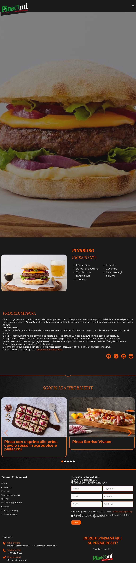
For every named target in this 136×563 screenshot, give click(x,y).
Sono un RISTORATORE (85, 481)
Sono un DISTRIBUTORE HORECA (90, 483)
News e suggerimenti (11, 503)
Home (4, 483)
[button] (108, 356)
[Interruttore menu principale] (133, 6)
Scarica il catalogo (10, 510)
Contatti (5, 506)
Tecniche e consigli (10, 495)
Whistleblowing (9, 514)
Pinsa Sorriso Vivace (91, 441)
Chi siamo (6, 487)
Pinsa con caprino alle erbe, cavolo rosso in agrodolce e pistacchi (31, 445)
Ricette (4, 499)
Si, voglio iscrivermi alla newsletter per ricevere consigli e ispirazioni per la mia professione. (101, 516)
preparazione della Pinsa (49, 349)
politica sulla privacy (122, 511)
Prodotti (5, 491)
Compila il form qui (16, 560)
